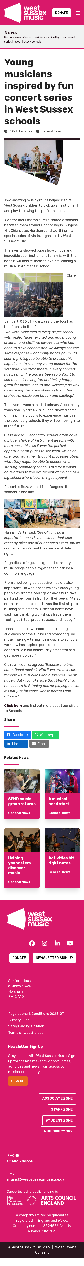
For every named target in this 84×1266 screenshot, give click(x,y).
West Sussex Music (26, 1247)
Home (8, 37)
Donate (61, 13)
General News (51, 131)
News (18, 37)
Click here (13, 705)
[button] (78, 13)
